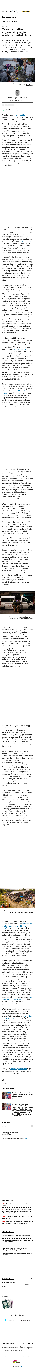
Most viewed (6, 1231)
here (26, 1138)
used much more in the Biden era (17, 998)
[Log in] (31, 11)
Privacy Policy (13, 1356)
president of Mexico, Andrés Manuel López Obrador (17, 926)
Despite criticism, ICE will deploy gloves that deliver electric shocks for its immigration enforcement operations (16, 1211)
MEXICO (4, 26)
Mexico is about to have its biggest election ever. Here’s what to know (22, 1094)
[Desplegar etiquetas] (32, 1126)
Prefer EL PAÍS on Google (11, 109)
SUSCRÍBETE (26, 11)
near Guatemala (26, 241)
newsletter (6, 1278)
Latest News (14, 21)
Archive (4, 1296)
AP (12, 1098)
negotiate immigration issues (17, 1017)
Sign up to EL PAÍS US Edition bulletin (14, 1080)
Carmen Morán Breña (17, 1118)
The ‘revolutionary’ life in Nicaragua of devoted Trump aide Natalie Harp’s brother (16, 1249)
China (8, 21)
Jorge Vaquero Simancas (17, 98)
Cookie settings (20, 1356)
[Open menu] (3, 11)
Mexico (4, 21)
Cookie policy (28, 1356)
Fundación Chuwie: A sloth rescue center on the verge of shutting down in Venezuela (17, 1222)
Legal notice (7, 1356)
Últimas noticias (7, 1200)
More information (6, 1134)
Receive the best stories (9, 1282)
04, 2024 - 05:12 (19, 100)
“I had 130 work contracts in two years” (14, 1245)
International (9, 17)
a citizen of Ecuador (22, 115)
